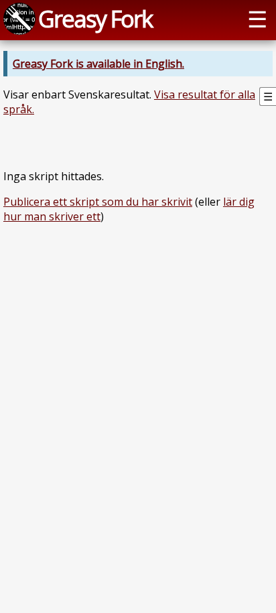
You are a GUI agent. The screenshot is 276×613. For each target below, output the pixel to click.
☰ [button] (257, 18)
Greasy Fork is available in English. (98, 63)
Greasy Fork (95, 18)
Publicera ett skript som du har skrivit (97, 201)
